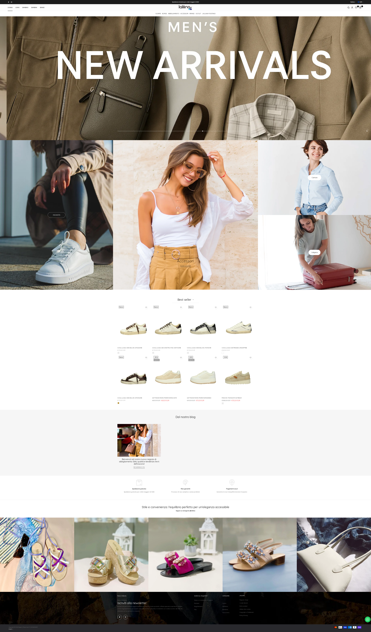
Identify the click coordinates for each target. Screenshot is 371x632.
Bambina (225, 609)
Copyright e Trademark (247, 612)
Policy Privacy (244, 615)
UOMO (17, 7)
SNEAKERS (56, 215)
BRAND (42, 7)
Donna (225, 600)
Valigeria (314, 252)
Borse (164, 14)
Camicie (314, 178)
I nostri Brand (244, 603)
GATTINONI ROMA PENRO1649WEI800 (199, 398)
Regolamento (198, 606)
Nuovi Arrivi (226, 612)
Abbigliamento (173, 14)
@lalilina (192, 510)
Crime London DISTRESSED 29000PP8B (234, 348)
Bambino (225, 606)
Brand (192, 14)
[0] (356, 7)
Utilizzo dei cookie (245, 609)
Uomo (224, 603)
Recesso (196, 603)
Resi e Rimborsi (122, 600)
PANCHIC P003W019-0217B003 (232, 398)
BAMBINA (34, 7)
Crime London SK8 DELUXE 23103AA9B (129, 398)
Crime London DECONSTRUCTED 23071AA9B (166, 348)
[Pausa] (367, 131)
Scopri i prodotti (185, 266)
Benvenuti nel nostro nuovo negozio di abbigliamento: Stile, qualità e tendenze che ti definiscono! (139, 461)
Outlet (198, 14)
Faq (195, 609)
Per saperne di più (139, 467)
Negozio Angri (244, 600)
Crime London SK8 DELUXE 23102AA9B (129, 348)
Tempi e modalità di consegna (203, 600)
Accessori (184, 14)
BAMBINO (25, 7)
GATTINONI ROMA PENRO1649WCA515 (164, 398)
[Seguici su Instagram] (11, 2)
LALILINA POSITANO (209, 14)
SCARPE (158, 14)
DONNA (10, 7)
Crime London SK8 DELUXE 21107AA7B (199, 348)
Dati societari (243, 606)
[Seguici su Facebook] (8, 2)
